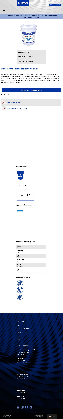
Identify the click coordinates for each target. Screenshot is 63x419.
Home (20, 318)
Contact (21, 339)
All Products (23, 52)
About (20, 325)
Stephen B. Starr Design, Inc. (39, 415)
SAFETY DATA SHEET (14, 102)
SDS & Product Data (24, 329)
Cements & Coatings (26, 57)
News (19, 336)
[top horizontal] (4, 10)
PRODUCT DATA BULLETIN (17, 109)
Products (21, 321)
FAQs (19, 332)
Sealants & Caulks (25, 61)
